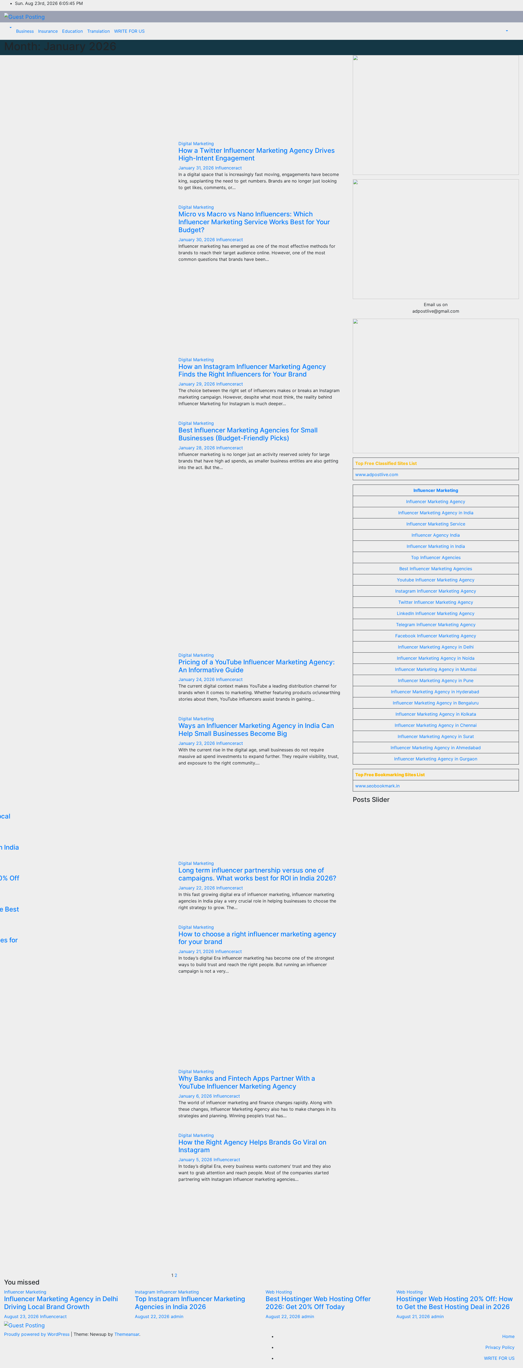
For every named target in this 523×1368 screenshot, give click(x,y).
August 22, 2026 (153, 1316)
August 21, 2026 (413, 1316)
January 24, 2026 (197, 679)
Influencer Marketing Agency (435, 501)
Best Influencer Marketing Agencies (435, 568)
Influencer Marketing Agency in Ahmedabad (436, 747)
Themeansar (126, 1334)
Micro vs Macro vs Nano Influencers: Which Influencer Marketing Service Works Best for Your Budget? (254, 222)
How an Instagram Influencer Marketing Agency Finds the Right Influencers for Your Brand (252, 370)
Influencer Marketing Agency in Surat (436, 736)
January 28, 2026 (197, 447)
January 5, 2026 (196, 1159)
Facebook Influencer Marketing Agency (435, 635)
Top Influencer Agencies (436, 557)
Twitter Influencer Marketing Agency (435, 602)
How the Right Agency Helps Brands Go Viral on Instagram (252, 1146)
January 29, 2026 (197, 384)
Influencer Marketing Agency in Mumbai (436, 669)
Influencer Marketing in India (436, 546)
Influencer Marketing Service (435, 524)
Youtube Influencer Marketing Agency (436, 580)
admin (177, 1316)
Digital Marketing (196, 143)
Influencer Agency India (436, 535)
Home (508, 1336)
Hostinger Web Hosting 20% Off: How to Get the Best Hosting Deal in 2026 (454, 1303)
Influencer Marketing (435, 490)
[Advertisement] (174, 95)
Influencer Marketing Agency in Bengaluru (436, 703)
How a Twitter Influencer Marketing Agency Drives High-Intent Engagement (256, 154)
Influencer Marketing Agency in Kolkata (436, 714)
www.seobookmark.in (377, 785)
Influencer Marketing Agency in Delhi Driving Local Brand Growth (61, 1303)
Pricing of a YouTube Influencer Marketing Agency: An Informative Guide (256, 666)
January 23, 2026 (197, 743)
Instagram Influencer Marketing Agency (435, 591)
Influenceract (228, 168)
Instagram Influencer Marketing (167, 1292)
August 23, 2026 (22, 1316)
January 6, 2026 (195, 1096)
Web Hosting (279, 1292)
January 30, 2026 (197, 239)
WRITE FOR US (129, 31)
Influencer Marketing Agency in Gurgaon (435, 758)
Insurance (48, 31)
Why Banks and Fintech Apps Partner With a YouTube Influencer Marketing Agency (246, 1082)
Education (72, 31)
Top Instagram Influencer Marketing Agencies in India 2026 (190, 1303)
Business (25, 31)
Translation (98, 31)
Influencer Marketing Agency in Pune (435, 680)
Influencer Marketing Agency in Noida (436, 658)
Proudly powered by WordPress (37, 1334)
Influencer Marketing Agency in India (435, 512)
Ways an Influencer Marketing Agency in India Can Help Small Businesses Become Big (256, 729)
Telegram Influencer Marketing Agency (436, 624)
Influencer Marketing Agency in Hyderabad (435, 691)
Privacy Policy (500, 1347)
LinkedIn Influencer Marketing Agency (436, 613)
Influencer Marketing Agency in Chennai (436, 725)
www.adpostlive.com (376, 474)
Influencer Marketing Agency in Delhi (436, 647)
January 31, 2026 (196, 168)
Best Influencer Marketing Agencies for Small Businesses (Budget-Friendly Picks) (248, 434)
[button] (10, 28)
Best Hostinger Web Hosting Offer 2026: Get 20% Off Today (318, 1303)
